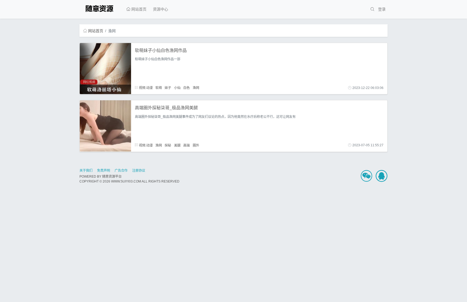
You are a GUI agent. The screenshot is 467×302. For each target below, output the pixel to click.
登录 (382, 9)
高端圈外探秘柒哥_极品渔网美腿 (166, 107)
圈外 (196, 145)
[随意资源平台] (100, 8)
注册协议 (138, 170)
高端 (186, 145)
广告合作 (121, 170)
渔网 (196, 88)
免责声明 (103, 170)
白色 (186, 88)
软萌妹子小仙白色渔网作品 (161, 50)
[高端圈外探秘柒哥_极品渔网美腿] (105, 126)
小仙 (177, 88)
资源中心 (160, 9)
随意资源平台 (112, 176)
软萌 (158, 88)
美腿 (177, 145)
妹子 (168, 88)
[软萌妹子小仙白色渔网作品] (105, 68)
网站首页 (138, 9)
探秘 (168, 145)
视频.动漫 (145, 88)
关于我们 (85, 170)
